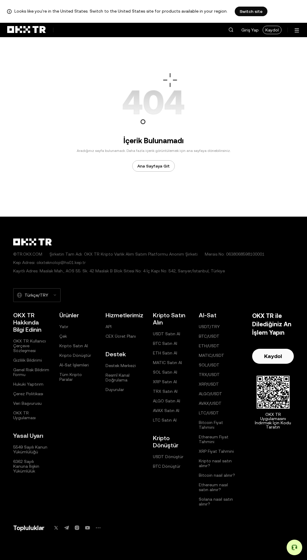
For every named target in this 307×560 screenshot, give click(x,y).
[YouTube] (87, 527)
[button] (231, 30)
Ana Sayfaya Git (153, 166)
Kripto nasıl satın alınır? (215, 463)
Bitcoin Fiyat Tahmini (211, 425)
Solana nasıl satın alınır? (216, 501)
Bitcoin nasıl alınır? (217, 475)
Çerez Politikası (28, 393)
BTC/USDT (209, 336)
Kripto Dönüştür (75, 355)
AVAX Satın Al (166, 410)
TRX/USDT (209, 374)
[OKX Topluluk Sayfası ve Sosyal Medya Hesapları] (98, 527)
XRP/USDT (209, 384)
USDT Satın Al (166, 333)
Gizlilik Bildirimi (27, 360)
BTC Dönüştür (166, 466)
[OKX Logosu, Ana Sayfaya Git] (26, 30)
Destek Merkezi (121, 365)
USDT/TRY (209, 326)
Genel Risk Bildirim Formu (31, 372)
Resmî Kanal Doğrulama (118, 377)
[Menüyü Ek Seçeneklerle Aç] (297, 30)
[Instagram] (77, 527)
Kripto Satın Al (73, 345)
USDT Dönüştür (168, 456)
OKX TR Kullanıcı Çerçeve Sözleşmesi (29, 346)
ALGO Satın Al (166, 401)
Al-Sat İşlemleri (74, 365)
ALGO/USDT (210, 393)
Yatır (63, 326)
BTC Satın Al (165, 343)
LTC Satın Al (165, 420)
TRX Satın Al (165, 391)
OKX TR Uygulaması (24, 415)
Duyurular (115, 389)
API (109, 326)
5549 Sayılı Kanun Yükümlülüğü (30, 449)
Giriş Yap (250, 30)
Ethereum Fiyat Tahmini (213, 439)
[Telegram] (66, 527)
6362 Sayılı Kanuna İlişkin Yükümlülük (26, 466)
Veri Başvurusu (27, 403)
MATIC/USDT (211, 355)
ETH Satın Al (165, 353)
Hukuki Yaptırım (28, 384)
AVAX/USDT (210, 403)
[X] (56, 527)
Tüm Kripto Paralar (70, 377)
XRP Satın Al (165, 381)
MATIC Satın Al (167, 362)
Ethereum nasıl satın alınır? (213, 487)
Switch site (251, 11)
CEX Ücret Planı (121, 336)
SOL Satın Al (165, 372)
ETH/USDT (209, 345)
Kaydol (272, 30)
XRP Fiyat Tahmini (216, 451)
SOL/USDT (209, 365)
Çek (63, 336)
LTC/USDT (209, 412)
